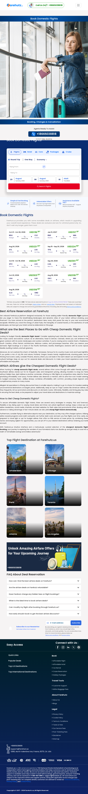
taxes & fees (37, 304)
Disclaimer (57, 735)
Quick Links (13, 655)
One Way (29, 159)
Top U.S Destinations (17, 666)
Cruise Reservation (60, 671)
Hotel (29, 152)
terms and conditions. (74, 307)
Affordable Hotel (59, 664)
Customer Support (60, 686)
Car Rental (57, 668)
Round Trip (15, 159)
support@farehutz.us (20, 749)
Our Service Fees (59, 728)
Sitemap (56, 739)
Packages (54, 152)
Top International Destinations (22, 671)
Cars (40, 152)
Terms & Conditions (60, 721)
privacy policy (66, 635)
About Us (56, 700)
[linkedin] (68, 647)
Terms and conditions (52, 635)
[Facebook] (58, 647)
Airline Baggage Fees (60, 689)
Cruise (68, 152)
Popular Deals (14, 660)
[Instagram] (63, 647)
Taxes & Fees (58, 725)
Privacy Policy (58, 714)
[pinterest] (79, 647)
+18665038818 (16, 746)
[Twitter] (73, 647)
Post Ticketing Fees (60, 732)
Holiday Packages (59, 675)
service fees (51, 304)
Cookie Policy (58, 718)
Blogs (55, 703)
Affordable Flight (59, 661)
